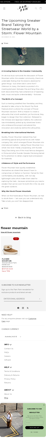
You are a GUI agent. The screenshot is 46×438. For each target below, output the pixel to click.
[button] (4, 8)
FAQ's (6, 352)
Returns (7, 383)
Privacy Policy (9, 379)
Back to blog (24, 217)
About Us (8, 394)
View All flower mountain (10, 232)
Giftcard (7, 360)
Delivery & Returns (11, 375)
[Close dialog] (44, 405)
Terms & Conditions (12, 371)
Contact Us (8, 349)
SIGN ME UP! (34, 427)
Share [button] (6, 43)
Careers (7, 356)
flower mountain (14, 228)
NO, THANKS (34, 432)
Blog (6, 398)
